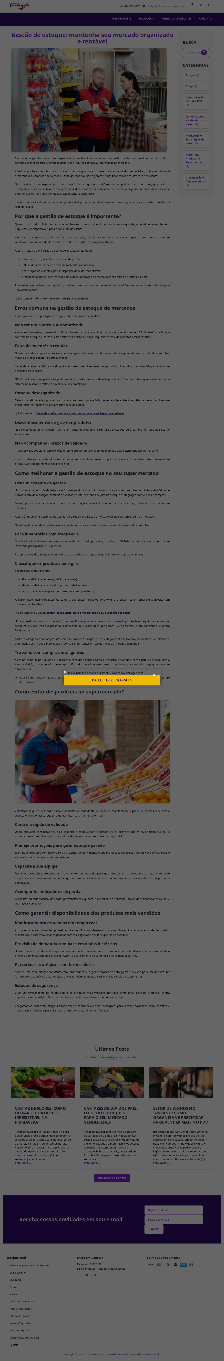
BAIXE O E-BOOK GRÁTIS (112, 680)
